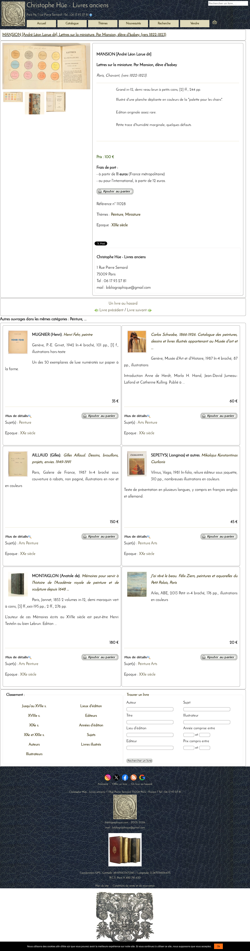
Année (188, 728)
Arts (141, 423)
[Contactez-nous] (90, 14)
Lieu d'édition (136, 728)
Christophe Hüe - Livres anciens (67, 5)
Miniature (132, 215)
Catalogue (72, 23)
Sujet (186, 703)
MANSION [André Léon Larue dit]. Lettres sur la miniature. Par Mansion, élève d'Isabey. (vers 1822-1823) (84, 35)
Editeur (131, 741)
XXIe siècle (147, 675)
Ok (218, 946)
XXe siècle (27, 433)
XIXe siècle (120, 225)
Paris (100, 76)
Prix (185, 741)
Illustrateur (190, 716)
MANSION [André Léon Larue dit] (123, 54)
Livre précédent (111, 310)
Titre (129, 716)
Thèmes (102, 215)
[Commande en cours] (225, 22)
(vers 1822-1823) (133, 76)
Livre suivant (137, 310)
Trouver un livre (138, 695)
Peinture (117, 215)
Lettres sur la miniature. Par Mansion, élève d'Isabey (136, 65)
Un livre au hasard (123, 304)
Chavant (112, 76)
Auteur (131, 703)
